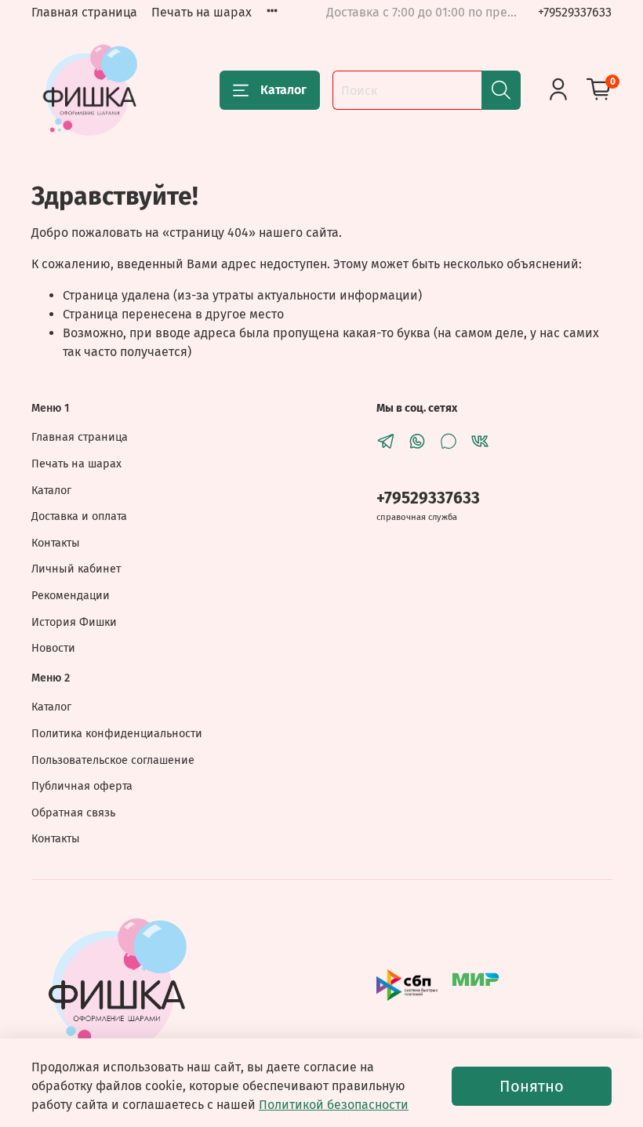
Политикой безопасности (334, 1104)
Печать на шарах (201, 12)
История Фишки (74, 622)
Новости (53, 648)
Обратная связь (73, 813)
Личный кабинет (76, 569)
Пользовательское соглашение (112, 760)
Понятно (532, 1086)
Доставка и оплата (79, 516)
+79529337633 (575, 12)
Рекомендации (70, 595)
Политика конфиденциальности (116, 733)
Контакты (55, 543)
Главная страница (84, 12)
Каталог (283, 89)
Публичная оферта (82, 786)
